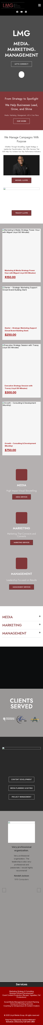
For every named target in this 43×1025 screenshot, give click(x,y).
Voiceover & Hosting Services (21, 1004)
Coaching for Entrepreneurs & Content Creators (22, 1006)
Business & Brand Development (21, 993)
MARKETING (12, 625)
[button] (39, 5)
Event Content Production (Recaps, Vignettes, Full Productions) (21, 996)
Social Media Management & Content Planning (21, 1002)
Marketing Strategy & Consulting (21, 991)
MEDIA (7, 617)
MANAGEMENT (14, 633)
